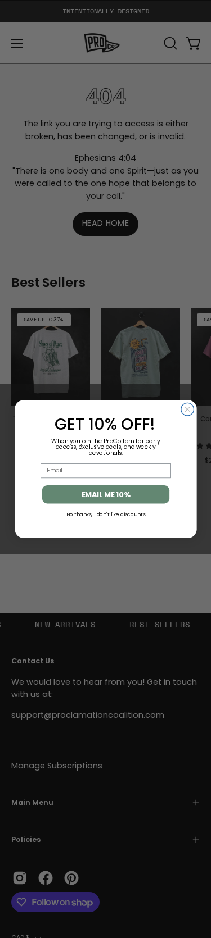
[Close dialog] (187, 409)
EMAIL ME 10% (105, 494)
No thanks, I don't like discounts (105, 514)
